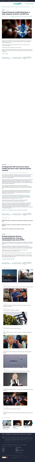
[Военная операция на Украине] (17, 425)
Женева (6, 53)
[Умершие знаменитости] (28, 425)
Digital (22, 6)
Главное (3, 6)
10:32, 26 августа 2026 (8, 234)
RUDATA (17, 449)
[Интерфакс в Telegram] (17, 452)
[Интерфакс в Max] (21, 452)
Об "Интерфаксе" (8, 434)
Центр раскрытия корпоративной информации (20, 450)
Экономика (11, 6)
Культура (17, 6)
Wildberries (10, 119)
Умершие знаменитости (28, 426)
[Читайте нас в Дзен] (16, 452)
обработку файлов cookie (11, 440)
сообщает (3, 177)
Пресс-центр (14, 434)
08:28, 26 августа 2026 (9, 164)
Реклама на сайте (23, 434)
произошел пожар (30, 110)
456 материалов (26, 427)
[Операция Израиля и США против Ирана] (7, 425)
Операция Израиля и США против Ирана (6, 427)
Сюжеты (27, 6)
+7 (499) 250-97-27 (7, 442)
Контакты (3, 434)
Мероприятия (29, 434)
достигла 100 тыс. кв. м (25, 111)
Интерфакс (17, 4)
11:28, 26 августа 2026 (8, 64)
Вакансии (18, 434)
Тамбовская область (16, 119)
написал (30, 98)
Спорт (14, 6)
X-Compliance (4, 449)
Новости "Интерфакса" (18, 447)
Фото (29, 6)
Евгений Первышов (5, 119)
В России (6, 6)
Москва (19, 6)
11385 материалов (15, 428)
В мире (9, 6)
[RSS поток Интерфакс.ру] (20, 452)
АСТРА (3, 451)
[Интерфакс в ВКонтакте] (18, 452)
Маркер (3, 450)
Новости (24, 6)
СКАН (16, 448)
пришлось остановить (18, 198)
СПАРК (3, 448)
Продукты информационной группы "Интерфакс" (14, 444)
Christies (3, 53)
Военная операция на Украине (17, 427)
